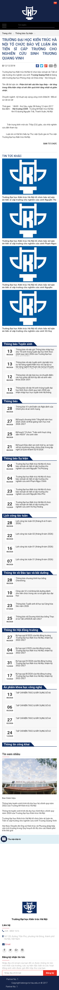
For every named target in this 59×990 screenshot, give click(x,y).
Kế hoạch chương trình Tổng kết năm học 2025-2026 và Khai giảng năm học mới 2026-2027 (34, 421)
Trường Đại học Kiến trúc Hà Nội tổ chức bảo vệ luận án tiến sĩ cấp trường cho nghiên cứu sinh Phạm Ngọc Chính (29, 243)
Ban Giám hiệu (9, 798)
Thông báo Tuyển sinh (18, 344)
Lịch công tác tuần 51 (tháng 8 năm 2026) (34, 559)
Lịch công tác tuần (16, 515)
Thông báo (11, 401)
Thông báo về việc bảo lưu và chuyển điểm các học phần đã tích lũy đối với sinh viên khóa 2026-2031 (34, 377)
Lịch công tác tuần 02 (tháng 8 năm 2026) (34, 534)
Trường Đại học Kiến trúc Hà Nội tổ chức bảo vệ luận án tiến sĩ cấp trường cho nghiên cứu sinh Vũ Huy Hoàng (28, 331)
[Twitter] (10, 950)
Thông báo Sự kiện (24, 33)
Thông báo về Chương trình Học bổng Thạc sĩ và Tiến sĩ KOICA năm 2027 (35, 617)
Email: (8, 944)
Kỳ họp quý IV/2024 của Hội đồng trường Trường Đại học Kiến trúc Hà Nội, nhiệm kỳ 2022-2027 (34, 663)
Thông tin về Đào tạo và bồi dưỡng (26, 572)
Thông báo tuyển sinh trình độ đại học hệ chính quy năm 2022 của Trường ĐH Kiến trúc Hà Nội (28, 804)
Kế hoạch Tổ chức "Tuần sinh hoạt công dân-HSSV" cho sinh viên (33, 433)
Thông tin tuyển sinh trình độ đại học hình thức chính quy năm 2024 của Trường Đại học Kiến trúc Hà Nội (28, 812)
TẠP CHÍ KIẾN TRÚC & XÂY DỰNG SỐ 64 (33, 718)
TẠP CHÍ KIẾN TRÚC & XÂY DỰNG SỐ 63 (33, 731)
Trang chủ (6, 33)
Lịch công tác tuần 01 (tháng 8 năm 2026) (34, 547)
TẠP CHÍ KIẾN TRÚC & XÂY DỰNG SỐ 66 (33, 693)
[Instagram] (22, 950)
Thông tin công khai (17, 744)
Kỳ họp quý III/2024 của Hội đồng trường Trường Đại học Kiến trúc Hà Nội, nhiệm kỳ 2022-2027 (34, 676)
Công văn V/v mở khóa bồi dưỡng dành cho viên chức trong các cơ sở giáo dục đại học (34, 593)
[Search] (52, 25)
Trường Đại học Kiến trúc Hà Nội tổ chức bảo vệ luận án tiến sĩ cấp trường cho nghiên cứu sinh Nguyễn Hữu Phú (28, 287)
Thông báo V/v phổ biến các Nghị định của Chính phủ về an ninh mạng (34, 408)
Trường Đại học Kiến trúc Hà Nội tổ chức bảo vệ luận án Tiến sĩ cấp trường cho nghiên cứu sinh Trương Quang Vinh (29, 819)
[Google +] (16, 950)
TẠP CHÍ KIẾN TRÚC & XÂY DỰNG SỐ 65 (33, 705)
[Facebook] (4, 950)
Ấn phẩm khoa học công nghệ (23, 687)
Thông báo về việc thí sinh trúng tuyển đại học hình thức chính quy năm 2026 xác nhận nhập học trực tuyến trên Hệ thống (34, 390)
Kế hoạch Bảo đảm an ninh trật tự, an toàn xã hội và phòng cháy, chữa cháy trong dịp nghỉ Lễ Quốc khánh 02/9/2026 (34, 447)
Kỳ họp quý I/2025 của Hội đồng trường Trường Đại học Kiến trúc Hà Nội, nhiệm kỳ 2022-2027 (34, 650)
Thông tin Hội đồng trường (21, 630)
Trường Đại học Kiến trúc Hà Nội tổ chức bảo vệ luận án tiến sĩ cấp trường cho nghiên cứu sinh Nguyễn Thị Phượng (29, 200)
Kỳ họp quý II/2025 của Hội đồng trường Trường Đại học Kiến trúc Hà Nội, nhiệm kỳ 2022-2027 (34, 637)
